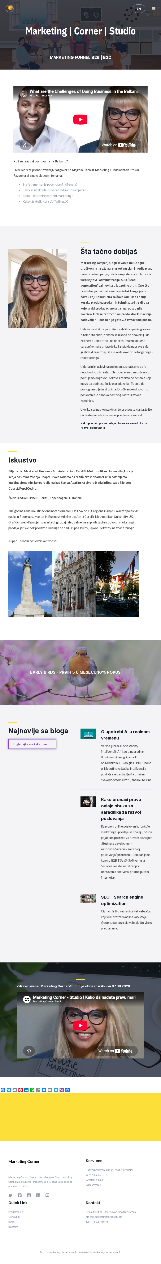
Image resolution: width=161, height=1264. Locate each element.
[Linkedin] (38, 1195)
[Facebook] (69, 46)
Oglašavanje (93, 1184)
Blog (11, 1221)
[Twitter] (92, 46)
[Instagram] (29, 1195)
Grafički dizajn (94, 1179)
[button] (12, 584)
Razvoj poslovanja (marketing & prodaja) (109, 1170)
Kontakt (13, 1226)
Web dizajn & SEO (96, 1175)
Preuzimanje (15, 1212)
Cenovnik (14, 1216)
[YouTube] (47, 1195)
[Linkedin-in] (80, 46)
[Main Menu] (153, 8)
